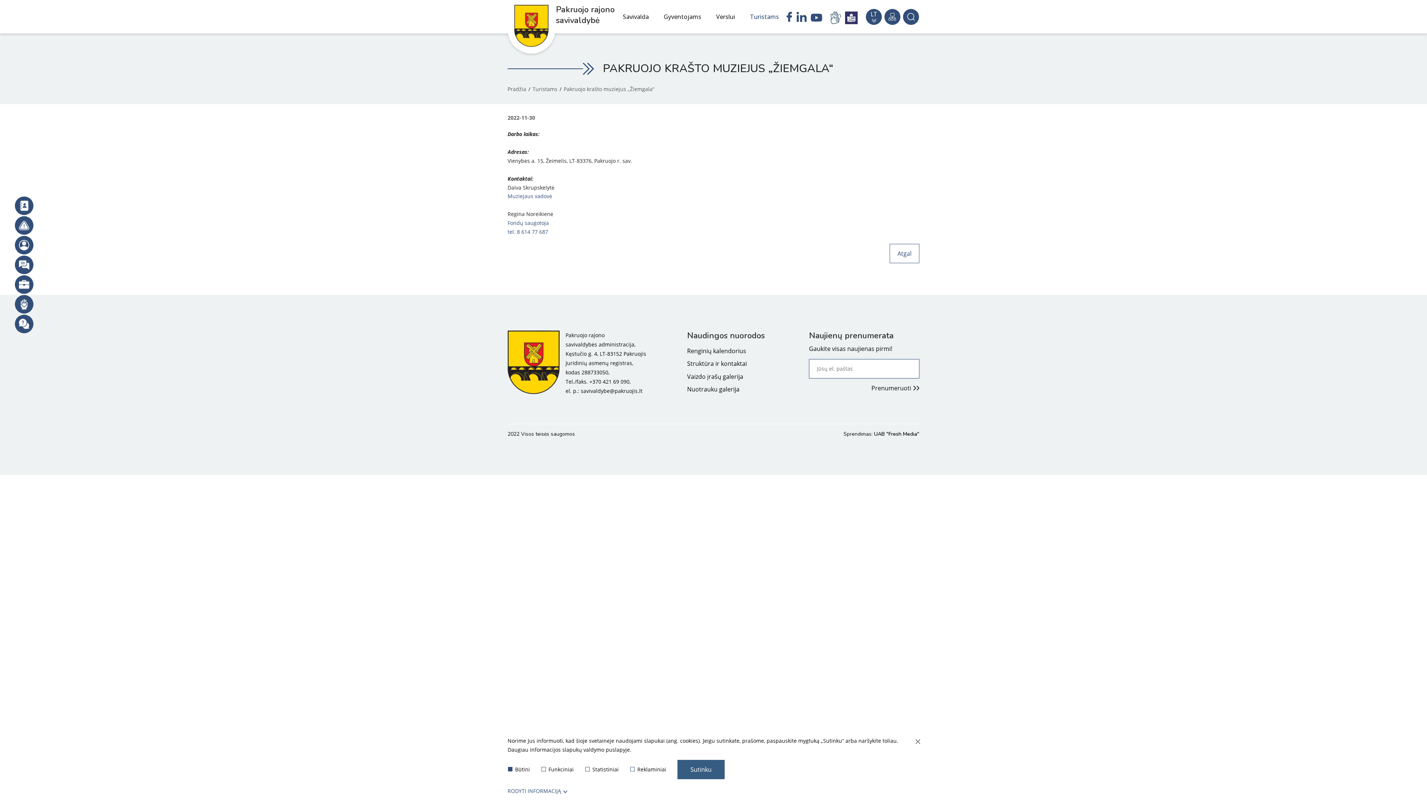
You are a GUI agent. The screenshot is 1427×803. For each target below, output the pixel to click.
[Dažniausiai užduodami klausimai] (24, 324)
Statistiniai (605, 769)
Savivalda (636, 17)
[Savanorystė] (24, 304)
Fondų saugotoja (528, 222)
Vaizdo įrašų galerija (715, 377)
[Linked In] (801, 18)
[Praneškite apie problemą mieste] (24, 225)
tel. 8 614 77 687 (529, 231)
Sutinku (701, 769)
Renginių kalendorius (716, 351)
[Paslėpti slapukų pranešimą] (917, 742)
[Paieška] (911, 17)
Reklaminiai (651, 769)
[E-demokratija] (24, 284)
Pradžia (517, 89)
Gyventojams (682, 17)
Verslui (725, 17)
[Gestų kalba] (837, 18)
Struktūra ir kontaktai (717, 363)
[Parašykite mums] (24, 265)
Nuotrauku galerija (713, 389)
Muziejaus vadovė (530, 196)
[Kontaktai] (24, 206)
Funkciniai (561, 769)
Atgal (904, 253)
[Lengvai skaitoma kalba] (851, 18)
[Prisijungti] (24, 245)
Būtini (522, 769)
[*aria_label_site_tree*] (892, 17)
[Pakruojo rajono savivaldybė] (534, 363)
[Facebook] (789, 18)
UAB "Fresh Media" (896, 434)
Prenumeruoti (891, 388)
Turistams (764, 17)
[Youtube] (816, 18)
